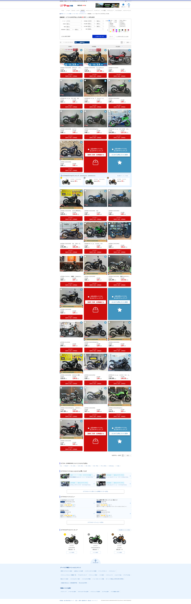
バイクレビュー (110, 10)
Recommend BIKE (83, 582)
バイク (62, 10)
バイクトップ (63, 591)
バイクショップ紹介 (93, 575)
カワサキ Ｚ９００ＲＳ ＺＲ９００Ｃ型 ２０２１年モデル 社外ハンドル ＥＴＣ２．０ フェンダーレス (71, 375)
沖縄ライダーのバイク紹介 (66, 571)
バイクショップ (89, 10)
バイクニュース (109, 575)
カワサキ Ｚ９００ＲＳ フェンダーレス (94, 67)
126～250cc (80, 465)
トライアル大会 (126, 575)
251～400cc (88, 465)
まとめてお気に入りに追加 (120, 154)
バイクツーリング (127, 10)
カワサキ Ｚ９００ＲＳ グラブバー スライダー (71, 67)
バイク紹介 (101, 575)
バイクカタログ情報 (86, 578)
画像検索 (83, 10)
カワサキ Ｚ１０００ (113, 67)
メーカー (68, 10)
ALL (61, 465)
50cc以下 (66, 465)
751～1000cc (103, 465)
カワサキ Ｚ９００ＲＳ (114, 98)
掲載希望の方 (84, 600)
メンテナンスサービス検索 (90, 571)
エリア (77, 10)
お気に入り (123, 6)
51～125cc (73, 465)
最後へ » (129, 42)
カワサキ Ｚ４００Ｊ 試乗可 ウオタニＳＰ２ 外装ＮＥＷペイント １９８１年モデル (71, 276)
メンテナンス (97, 10)
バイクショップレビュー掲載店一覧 (68, 575)
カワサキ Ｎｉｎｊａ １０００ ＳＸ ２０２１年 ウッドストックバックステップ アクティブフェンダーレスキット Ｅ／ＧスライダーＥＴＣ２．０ (119, 375)
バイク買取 (103, 10)
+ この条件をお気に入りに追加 (122, 36)
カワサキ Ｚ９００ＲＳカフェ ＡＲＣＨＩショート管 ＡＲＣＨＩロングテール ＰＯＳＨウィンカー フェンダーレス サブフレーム (71, 408)
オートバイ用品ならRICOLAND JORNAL (115, 578)
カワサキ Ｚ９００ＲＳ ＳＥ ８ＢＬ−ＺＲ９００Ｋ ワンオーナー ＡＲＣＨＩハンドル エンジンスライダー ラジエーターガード (71, 243)
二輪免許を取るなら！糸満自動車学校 (69, 582)
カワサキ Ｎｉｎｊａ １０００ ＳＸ (93, 243)
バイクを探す (71, 552)
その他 (118, 465)
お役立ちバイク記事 (78, 571)
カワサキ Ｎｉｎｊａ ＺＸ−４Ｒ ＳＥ (69, 98)
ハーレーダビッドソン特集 (98, 578)
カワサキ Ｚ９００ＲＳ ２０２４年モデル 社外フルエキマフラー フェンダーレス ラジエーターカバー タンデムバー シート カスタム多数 (71, 210)
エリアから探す (105, 591)
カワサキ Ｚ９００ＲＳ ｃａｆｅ (68, 129)
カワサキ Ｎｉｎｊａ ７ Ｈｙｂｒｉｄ (94, 98)
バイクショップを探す (95, 591)
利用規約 (61, 600)
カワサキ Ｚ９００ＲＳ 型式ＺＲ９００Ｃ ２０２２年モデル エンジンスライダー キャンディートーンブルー (119, 276)
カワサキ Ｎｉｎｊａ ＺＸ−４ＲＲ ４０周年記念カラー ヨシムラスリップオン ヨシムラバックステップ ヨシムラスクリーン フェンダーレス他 (119, 129)
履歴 (129, 6)
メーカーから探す (72, 591)
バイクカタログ (118, 10)
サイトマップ (128, 1)
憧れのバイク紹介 (64, 578)
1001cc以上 (111, 465)
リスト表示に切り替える (68, 42)
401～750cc (95, 465)
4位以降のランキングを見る (122, 175)
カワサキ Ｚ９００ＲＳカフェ (91, 129)
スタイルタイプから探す (83, 591)
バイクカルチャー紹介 (75, 578)
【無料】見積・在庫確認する (95, 155)
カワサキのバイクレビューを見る (95, 522)
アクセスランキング (82, 575)
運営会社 (89, 600)
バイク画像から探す (115, 591)
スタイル (73, 10)
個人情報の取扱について (69, 600)
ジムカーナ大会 (118, 575)
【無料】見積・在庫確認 (71, 75)
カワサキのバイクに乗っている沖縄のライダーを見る (95, 491)
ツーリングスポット (102, 571)
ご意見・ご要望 (78, 600)
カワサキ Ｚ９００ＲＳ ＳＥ (91, 210)
